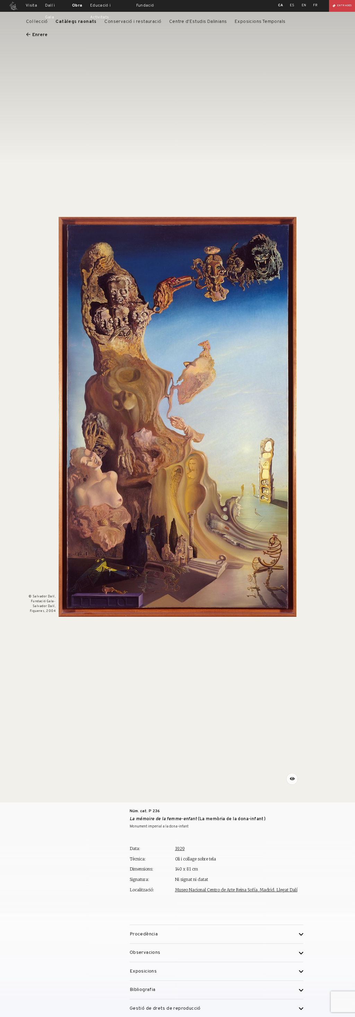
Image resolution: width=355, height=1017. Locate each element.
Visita (31, 5)
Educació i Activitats (100, 11)
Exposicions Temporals (260, 22)
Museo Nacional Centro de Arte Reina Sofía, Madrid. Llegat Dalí (236, 889)
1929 (180, 848)
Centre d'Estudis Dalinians (198, 22)
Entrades (344, 5)
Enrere (39, 35)
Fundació (145, 5)
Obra (77, 5)
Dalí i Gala (50, 11)
